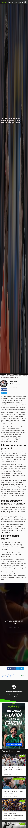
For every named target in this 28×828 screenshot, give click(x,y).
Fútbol (7, 375)
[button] (25, 2)
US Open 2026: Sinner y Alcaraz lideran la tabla (13, 792)
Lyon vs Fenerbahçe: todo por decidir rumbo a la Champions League (13, 769)
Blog (2, 375)
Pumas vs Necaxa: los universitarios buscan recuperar (13, 814)
